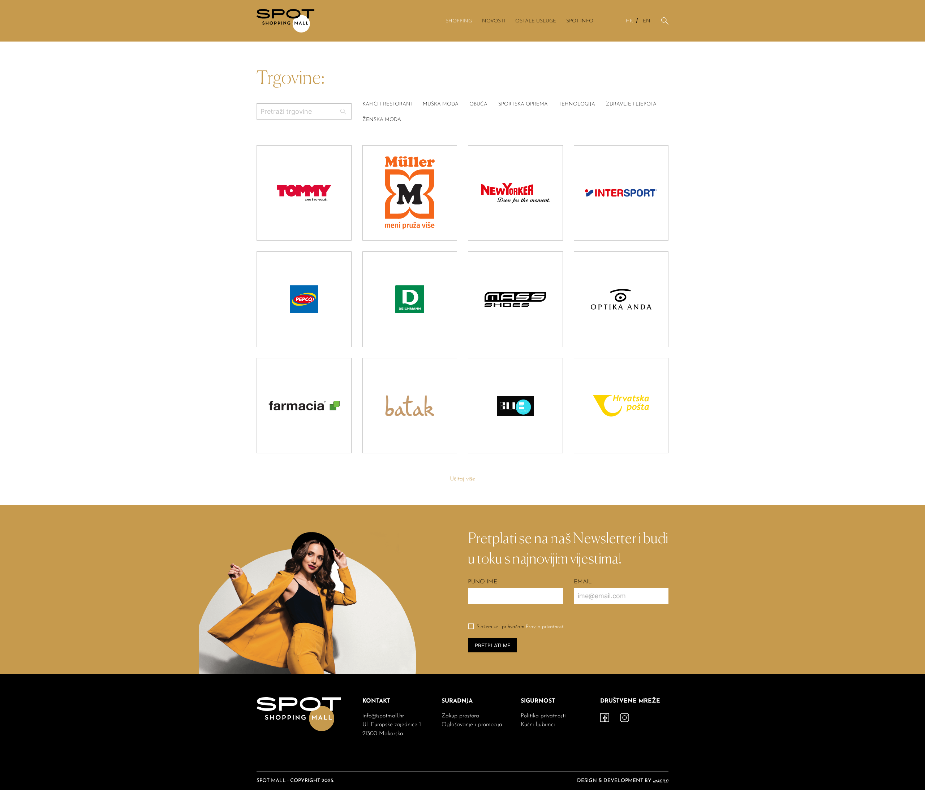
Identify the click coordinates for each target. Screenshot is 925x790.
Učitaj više (462, 479)
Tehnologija (577, 104)
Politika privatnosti (543, 716)
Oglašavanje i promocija (472, 725)
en (646, 21)
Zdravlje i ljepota (631, 104)
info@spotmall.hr (383, 716)
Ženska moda (381, 119)
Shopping (459, 21)
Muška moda (441, 104)
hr (629, 21)
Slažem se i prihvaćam (520, 627)
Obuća (478, 104)
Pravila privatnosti (545, 627)
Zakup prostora (460, 716)
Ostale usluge (535, 21)
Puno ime (482, 582)
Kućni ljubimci (538, 725)
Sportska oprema (523, 104)
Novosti (493, 21)
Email (583, 582)
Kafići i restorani (387, 104)
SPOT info (579, 21)
